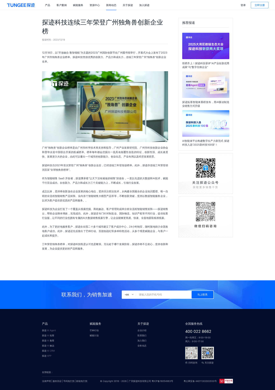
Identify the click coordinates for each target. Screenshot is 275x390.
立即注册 (260, 5)
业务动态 (142, 345)
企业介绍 (142, 330)
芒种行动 (94, 330)
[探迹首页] (20, 5)
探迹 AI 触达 (48, 345)
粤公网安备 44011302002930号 (200, 381)
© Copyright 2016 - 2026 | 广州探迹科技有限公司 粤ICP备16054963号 (136, 381)
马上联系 (202, 294)
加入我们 (142, 340)
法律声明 (46, 381)
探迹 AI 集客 (48, 340)
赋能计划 (94, 335)
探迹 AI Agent (49, 330)
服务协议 (57, 381)
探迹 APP (46, 355)
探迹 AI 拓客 (48, 335)
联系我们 (142, 335)
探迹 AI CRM (48, 350)
